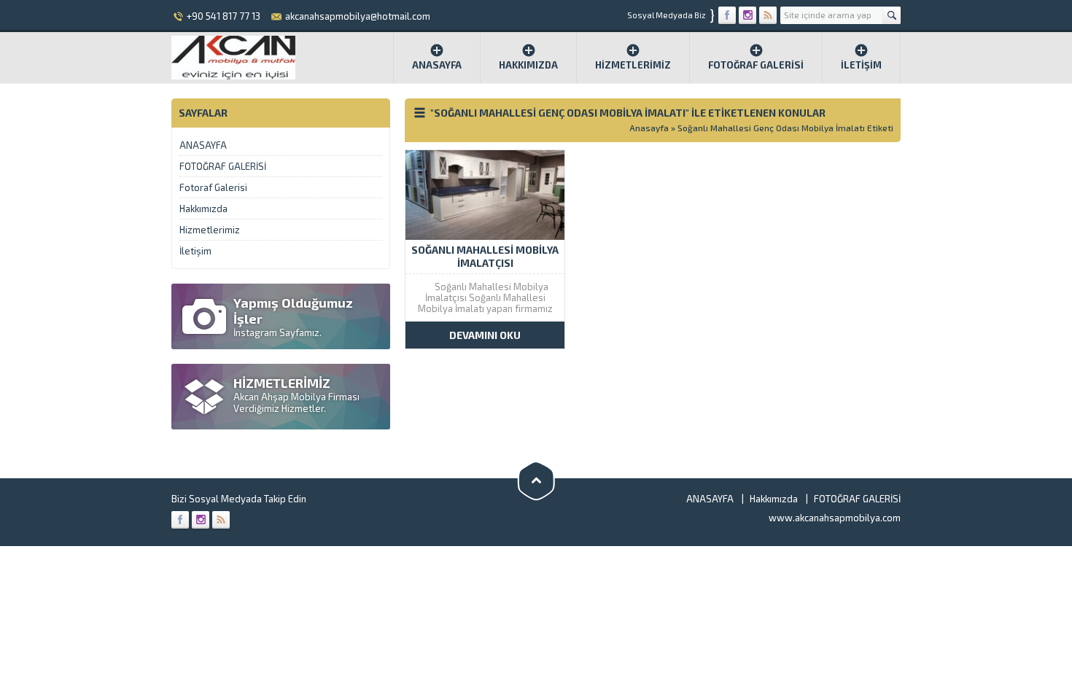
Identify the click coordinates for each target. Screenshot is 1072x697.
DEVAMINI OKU (485, 335)
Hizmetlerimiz (633, 65)
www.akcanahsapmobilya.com (835, 517)
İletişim (861, 65)
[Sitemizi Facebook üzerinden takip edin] (727, 15)
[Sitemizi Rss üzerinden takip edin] (768, 15)
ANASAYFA (203, 145)
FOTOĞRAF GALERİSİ (756, 65)
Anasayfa (437, 65)
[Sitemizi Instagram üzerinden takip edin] (747, 15)
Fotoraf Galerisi (213, 187)
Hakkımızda (528, 65)
